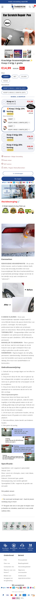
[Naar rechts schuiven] (34, 54)
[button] (18, 102)
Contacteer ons (9, 566)
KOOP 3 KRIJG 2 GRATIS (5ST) (14, 92)
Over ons (7, 563)
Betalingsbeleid (23, 563)
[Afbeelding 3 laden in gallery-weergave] (27, 54)
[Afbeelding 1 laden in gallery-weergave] (9, 54)
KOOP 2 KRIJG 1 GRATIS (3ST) (14, 88)
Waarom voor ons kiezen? (9, 571)
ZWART (6, 76)
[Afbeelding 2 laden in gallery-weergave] (18, 54)
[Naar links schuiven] (2, 54)
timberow (22, 591)
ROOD (5, 81)
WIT (15, 76)
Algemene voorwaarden (22, 571)
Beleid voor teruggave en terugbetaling (8, 578)
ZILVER (23, 76)
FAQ (5, 560)
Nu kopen (18, 179)
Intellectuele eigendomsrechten (24, 577)
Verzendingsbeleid (24, 566)
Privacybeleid (22, 560)
